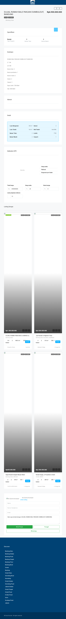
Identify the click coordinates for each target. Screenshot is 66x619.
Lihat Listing (23, 499)
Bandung (7, 570)
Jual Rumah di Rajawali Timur (44, 335)
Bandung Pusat (9, 556)
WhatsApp (34, 531)
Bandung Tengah (9, 559)
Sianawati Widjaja (41, 347)
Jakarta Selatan (9, 586)
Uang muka (28, 185)
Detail (27, 341)
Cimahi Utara (8, 573)
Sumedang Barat (9, 575)
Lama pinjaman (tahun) (13, 193)
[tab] (56, 30)
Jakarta (7, 603)
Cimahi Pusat (8, 592)
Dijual (6, 17)
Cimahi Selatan (9, 581)
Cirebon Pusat (8, 594)
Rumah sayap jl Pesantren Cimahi (45, 474)
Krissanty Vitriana (11, 347)
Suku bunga (46, 185)
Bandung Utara (9, 551)
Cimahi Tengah (9, 589)
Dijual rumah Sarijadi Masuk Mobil (15, 474)
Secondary (11, 17)
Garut (6, 597)
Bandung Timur (9, 562)
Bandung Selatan (9, 554)
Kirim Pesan (19, 527)
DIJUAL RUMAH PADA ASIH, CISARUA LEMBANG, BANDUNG (23, 335)
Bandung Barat (9, 564)
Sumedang (8, 578)
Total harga (10, 185)
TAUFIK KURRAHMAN (12, 486)
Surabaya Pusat (9, 600)
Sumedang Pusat (9, 584)
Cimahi (7, 567)
